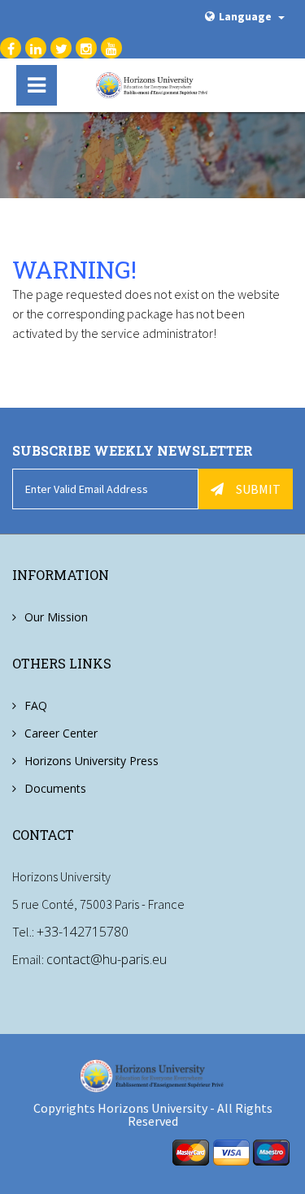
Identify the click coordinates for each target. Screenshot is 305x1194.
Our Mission (56, 617)
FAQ (35, 705)
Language (246, 16)
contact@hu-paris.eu (106, 959)
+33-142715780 (83, 932)
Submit (258, 489)
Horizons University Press (91, 760)
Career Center (61, 733)
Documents (55, 788)
